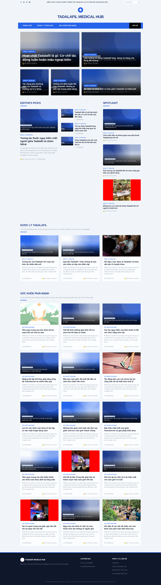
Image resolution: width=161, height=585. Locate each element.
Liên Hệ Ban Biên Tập (119, 573)
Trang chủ (27, 25)
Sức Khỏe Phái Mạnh (67, 25)
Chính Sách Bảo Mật (119, 566)
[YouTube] (29, 2)
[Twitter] (24, 2)
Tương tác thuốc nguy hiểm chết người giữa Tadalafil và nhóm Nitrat (38, 141)
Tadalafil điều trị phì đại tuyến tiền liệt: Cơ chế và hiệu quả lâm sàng (86, 114)
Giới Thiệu (115, 563)
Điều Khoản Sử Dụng (119, 570)
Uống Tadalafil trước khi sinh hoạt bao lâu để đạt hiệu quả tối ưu (86, 142)
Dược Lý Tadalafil (45, 25)
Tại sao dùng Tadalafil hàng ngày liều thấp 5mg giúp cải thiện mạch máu (85, 128)
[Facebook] (21, 2)
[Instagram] (26, 2)
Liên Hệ (135, 25)
